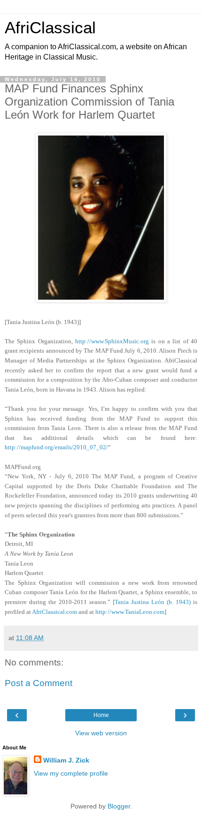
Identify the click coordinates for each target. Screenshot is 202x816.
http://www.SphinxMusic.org (112, 341)
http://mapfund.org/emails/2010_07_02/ (56, 447)
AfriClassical (50, 28)
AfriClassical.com (54, 611)
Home (101, 715)
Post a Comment (38, 683)
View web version (101, 733)
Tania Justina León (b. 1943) (153, 601)
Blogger (119, 806)
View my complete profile (71, 773)
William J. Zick (66, 760)
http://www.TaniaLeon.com (129, 611)
